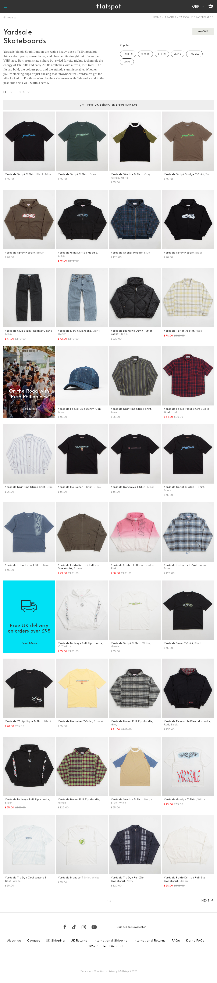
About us (14, 940)
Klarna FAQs (195, 940)
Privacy (113, 971)
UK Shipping (55, 940)
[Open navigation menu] (5, 6)
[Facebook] (65, 927)
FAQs (176, 940)
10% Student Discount (106, 946)
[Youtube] (94, 927)
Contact (33, 940)
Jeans (177, 54)
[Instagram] (84, 927)
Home (157, 17)
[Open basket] (211, 6)
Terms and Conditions (94, 971)
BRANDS (170, 17)
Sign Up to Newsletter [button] (131, 926)
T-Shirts (128, 54)
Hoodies (194, 54)
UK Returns (79, 940)
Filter (7, 92)
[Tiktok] (74, 927)
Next (206, 900)
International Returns (150, 940)
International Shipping (111, 940)
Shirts (162, 54)
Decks (127, 62)
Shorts (146, 54)
